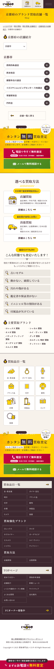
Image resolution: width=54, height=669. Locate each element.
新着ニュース (34, 583)
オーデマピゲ (34, 534)
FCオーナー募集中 (15, 610)
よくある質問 (9, 594)
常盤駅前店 (11, 95)
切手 (6, 503)
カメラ (6, 514)
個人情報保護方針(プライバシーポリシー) (27, 639)
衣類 (6, 508)
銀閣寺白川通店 (13, 80)
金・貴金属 (8, 491)
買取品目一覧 (12, 484)
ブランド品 (33, 497)
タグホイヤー (9, 534)
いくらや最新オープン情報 (14, 588)
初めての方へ (9, 577)
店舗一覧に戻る (27, 115)
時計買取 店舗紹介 (29, 26)
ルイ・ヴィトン (34, 540)
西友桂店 (10, 72)
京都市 (8, 46)
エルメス (7, 540)
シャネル (7, 546)
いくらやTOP (7, 26)
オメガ (31, 528)
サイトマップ (34, 588)
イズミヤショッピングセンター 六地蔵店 (24, 87)
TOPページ (11, 570)
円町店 (9, 103)
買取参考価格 (34, 577)
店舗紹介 (7, 583)
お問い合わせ (9, 600)
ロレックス (8, 528)
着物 (31, 503)
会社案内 (33, 594)
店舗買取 (7, 560)
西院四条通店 (12, 65)
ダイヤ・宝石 (34, 491)
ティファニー (34, 546)
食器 (31, 514)
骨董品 (32, 508)
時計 (6, 497)
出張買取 (33, 560)
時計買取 (17, 26)
